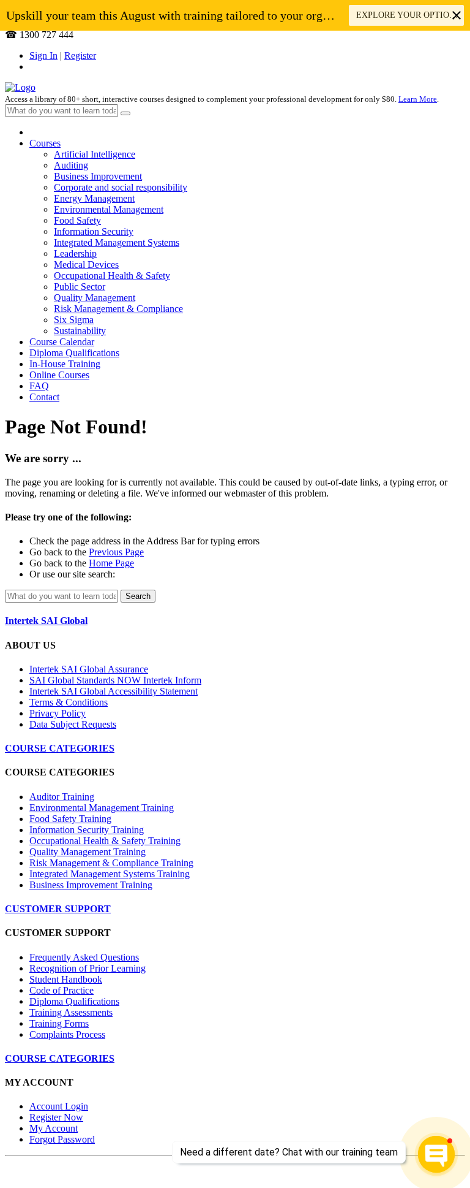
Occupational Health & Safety (112, 275)
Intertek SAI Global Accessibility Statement (113, 691)
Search (138, 596)
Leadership (75, 253)
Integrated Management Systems (116, 242)
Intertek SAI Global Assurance (88, 669)
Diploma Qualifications (74, 353)
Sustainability (80, 331)
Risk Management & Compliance (118, 308)
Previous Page (116, 552)
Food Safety (77, 220)
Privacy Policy (57, 713)
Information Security (93, 231)
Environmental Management (108, 209)
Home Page (111, 563)
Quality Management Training (87, 852)
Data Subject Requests (72, 724)
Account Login (58, 1106)
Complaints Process (67, 1034)
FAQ (39, 386)
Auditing (71, 165)
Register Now (56, 1117)
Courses (45, 143)
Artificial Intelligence (94, 154)
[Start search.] (125, 113)
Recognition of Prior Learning (87, 968)
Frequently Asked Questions (84, 957)
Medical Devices (86, 264)
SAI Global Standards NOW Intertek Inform (115, 680)
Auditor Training (61, 796)
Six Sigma (74, 319)
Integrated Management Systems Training (109, 874)
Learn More (417, 99)
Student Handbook (65, 979)
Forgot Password (62, 1139)
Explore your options (409, 15)
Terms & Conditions (68, 702)
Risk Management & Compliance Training (111, 863)
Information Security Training (86, 829)
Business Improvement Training (90, 885)
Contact (44, 397)
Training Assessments (71, 1012)
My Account (53, 1128)
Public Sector (79, 286)
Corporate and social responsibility (120, 187)
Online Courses (59, 375)
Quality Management (94, 297)
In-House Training (64, 364)
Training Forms (59, 1023)
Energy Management (94, 198)
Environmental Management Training (101, 807)
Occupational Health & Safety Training (105, 841)
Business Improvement (98, 176)
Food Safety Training (70, 818)
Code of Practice (61, 990)
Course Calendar (61, 342)
